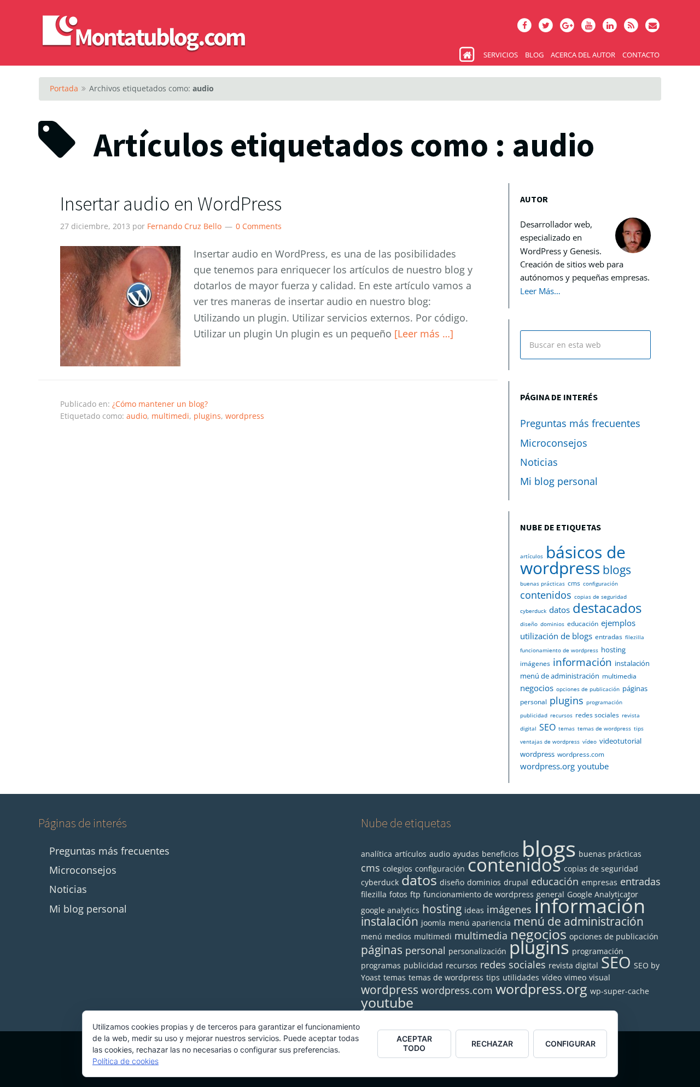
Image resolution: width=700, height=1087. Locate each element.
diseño (529, 624)
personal (533, 702)
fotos (398, 894)
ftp (415, 894)
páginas (635, 688)
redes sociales (597, 715)
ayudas (466, 854)
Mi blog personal (559, 481)
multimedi (170, 416)
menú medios (386, 936)
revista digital (573, 965)
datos (559, 609)
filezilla (634, 637)
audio (136, 416)
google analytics (390, 910)
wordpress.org (547, 766)
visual (599, 977)
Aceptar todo (414, 1043)
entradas (608, 637)
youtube (593, 766)
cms (574, 583)
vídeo (589, 741)
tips (639, 728)
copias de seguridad (600, 596)
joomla (433, 922)
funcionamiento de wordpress (559, 650)
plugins (207, 416)
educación (582, 624)
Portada (64, 88)
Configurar (570, 1043)
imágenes (535, 663)
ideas (474, 910)
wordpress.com (580, 754)
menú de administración (559, 676)
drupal (516, 882)
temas (566, 728)
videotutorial (620, 741)
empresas (599, 882)
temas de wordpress (604, 728)
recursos (561, 715)
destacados (607, 608)
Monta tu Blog (153, 27)
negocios (536, 687)
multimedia (619, 676)
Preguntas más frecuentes (580, 423)
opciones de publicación (588, 689)
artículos (531, 556)
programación (604, 702)
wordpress (244, 416)
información (582, 661)
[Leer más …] (423, 333)
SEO (547, 727)
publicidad (533, 715)
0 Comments (259, 226)
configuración (600, 583)
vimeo (575, 977)
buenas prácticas (542, 583)
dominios (552, 624)
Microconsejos (553, 442)
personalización (477, 951)
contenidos (545, 594)
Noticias (539, 462)
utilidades (521, 977)
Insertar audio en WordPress (171, 203)
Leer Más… (540, 290)
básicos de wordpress (573, 560)
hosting (613, 649)
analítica (376, 854)
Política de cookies (125, 1061)
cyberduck (533, 611)
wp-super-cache (619, 991)
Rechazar (492, 1043)
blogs (617, 569)
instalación (632, 663)
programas (381, 965)
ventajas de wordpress (550, 741)
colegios (397, 868)
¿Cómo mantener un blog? (160, 404)
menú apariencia (479, 922)
